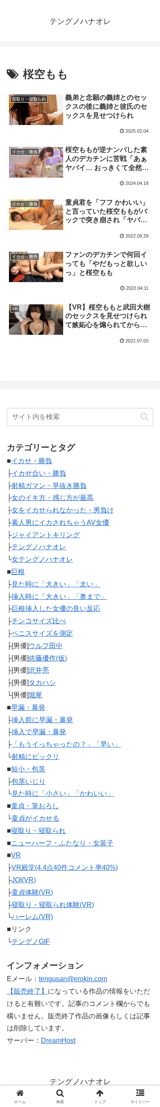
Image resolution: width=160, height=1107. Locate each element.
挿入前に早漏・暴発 (42, 719)
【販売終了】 (27, 991)
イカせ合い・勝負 (39, 473)
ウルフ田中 (46, 645)
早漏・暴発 (28, 707)
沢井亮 (39, 670)
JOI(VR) (24, 880)
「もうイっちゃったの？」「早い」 (66, 744)
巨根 (18, 571)
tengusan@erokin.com (73, 978)
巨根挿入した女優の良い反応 (56, 608)
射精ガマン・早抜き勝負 (49, 485)
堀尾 (35, 695)
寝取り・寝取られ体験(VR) (53, 904)
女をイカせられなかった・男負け (63, 510)
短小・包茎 (28, 769)
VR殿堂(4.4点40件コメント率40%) (65, 867)
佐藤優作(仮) (48, 658)
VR (16, 855)
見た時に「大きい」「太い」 (56, 584)
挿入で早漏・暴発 (39, 731)
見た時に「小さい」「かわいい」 (63, 793)
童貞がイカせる (35, 818)
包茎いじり (29, 781)
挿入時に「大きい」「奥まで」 (59, 596)
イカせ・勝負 (31, 460)
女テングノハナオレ (42, 559)
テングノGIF (31, 941)
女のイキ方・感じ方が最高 (52, 497)
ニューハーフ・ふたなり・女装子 (62, 843)
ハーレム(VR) (32, 916)
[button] (144, 417)
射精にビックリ (35, 756)
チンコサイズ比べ (39, 621)
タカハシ (42, 682)
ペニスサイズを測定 (42, 633)
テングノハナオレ (39, 547)
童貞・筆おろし (35, 805)
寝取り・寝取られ (38, 830)
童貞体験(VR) (32, 892)
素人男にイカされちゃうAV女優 (60, 522)
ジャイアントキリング (46, 535)
